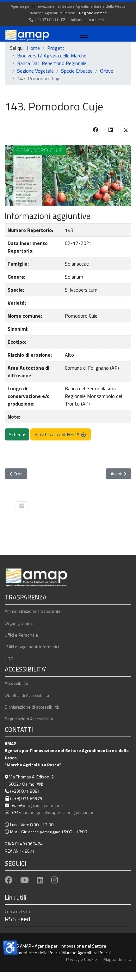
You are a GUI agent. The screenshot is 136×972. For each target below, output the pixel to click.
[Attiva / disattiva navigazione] (21, 506)
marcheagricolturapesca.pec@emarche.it (59, 812)
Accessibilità (16, 683)
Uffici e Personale (21, 634)
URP (9, 658)
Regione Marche (93, 13)
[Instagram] (54, 880)
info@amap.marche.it (85, 20)
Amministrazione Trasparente (33, 611)
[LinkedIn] (110, 129)
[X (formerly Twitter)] (126, 129)
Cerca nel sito (17, 911)
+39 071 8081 (46, 20)
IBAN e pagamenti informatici (32, 646)
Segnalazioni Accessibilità (29, 718)
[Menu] (83, 35)
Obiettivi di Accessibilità (27, 695)
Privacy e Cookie (81, 959)
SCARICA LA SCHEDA (57, 434)
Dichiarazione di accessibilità (32, 707)
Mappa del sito (117, 959)
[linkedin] (40, 880)
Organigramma (19, 623)
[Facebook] (95, 129)
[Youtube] (24, 880)
